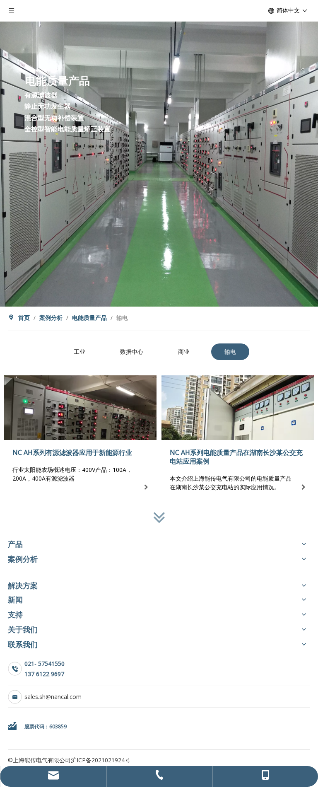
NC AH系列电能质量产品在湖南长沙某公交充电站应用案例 (236, 457)
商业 (184, 351)
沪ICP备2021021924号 (100, 760)
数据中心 (131, 351)
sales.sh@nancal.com (53, 697)
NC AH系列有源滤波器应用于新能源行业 (72, 452)
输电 (230, 351)
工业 (79, 351)
